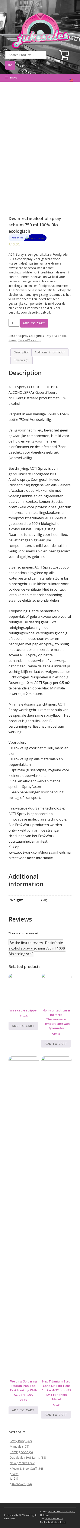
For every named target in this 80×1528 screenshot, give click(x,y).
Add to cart (34, 323)
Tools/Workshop (29, 340)
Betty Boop (21, 1441)
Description (21, 352)
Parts (15, 1474)
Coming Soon (21, 1452)
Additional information (50, 352)
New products (22, 1463)
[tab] (21, 352)
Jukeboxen (21, 1484)
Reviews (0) (21, 360)
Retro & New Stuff (28, 1468)
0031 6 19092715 (54, 1518)
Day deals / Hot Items (28, 1457)
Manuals (19, 1446)
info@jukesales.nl (56, 1522)
